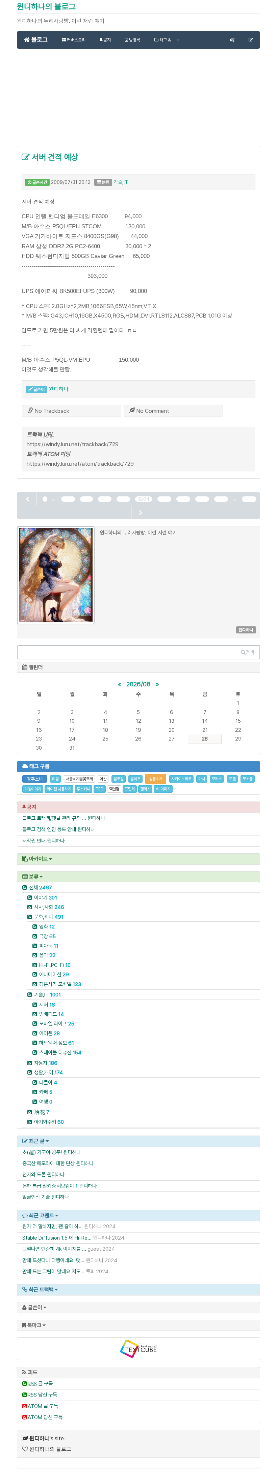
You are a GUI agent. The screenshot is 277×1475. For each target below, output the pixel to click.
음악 (47, 955)
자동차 (45, 1063)
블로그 (39, 39)
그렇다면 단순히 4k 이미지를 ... (54, 1249)
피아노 (48, 946)
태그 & (165, 39)
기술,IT (121, 182)
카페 (45, 1092)
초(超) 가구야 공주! (42, 1152)
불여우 (135, 779)
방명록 (134, 39)
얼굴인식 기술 (36, 1197)
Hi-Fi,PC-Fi (55, 965)
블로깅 (119, 779)
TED (100, 789)
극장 (47, 936)
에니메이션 (54, 974)
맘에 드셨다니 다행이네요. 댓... (53, 1260)
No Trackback (51, 410)
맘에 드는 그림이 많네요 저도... (53, 1271)
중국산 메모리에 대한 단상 (48, 1163)
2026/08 (138, 684)
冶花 (41, 1112)
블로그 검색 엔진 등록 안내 (49, 829)
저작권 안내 (34, 841)
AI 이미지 (163, 789)
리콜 (55, 779)
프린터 (130, 789)
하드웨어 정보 (56, 1043)
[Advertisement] (138, 101)
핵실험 (114, 789)
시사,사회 (49, 907)
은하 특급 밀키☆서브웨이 (48, 1186)
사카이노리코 (181, 779)
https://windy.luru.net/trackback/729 (73, 444)
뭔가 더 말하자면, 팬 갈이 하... (52, 1226)
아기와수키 (49, 1122)
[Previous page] (28, 498)
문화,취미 (49, 917)
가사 (201, 779)
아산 (103, 779)
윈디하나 (59, 389)
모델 (232, 779)
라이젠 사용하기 (59, 789)
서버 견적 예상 (54, 157)
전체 (40, 887)
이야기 (45, 897)
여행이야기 (32, 789)
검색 (250, 652)
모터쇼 (217, 779)
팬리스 (145, 789)
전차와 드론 (34, 1174)
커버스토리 (75, 39)
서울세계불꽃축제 (79, 779)
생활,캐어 (48, 1072)
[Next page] (140, 512)
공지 (106, 39)
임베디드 (51, 1014)
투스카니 (83, 789)
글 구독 (40, 1383)
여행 (45, 1102)
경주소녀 (35, 779)
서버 (47, 1005)
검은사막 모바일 (60, 984)
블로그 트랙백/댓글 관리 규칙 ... (54, 818)
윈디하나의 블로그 (46, 6)
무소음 (248, 779)
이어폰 (49, 1033)
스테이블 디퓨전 (60, 1052)
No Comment (152, 410)
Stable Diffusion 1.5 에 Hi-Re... (57, 1238)
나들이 (48, 1082)
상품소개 (155, 779)
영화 (47, 926)
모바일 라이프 (56, 1023)
